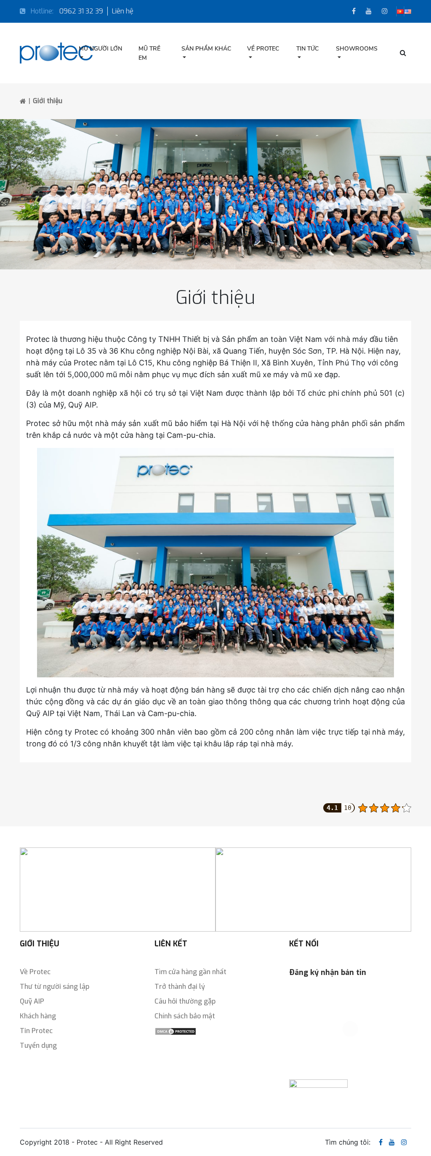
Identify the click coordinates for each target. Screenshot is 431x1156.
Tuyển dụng (38, 1045)
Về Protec (35, 971)
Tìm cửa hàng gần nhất (190, 971)
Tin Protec (36, 1030)
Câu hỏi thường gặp (185, 1001)
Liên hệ (122, 11)
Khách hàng (38, 1016)
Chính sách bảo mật (184, 1016)
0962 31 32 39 (81, 11)
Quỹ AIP (32, 1001)
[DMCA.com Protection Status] (175, 1030)
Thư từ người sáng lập (54, 986)
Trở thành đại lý (179, 986)
